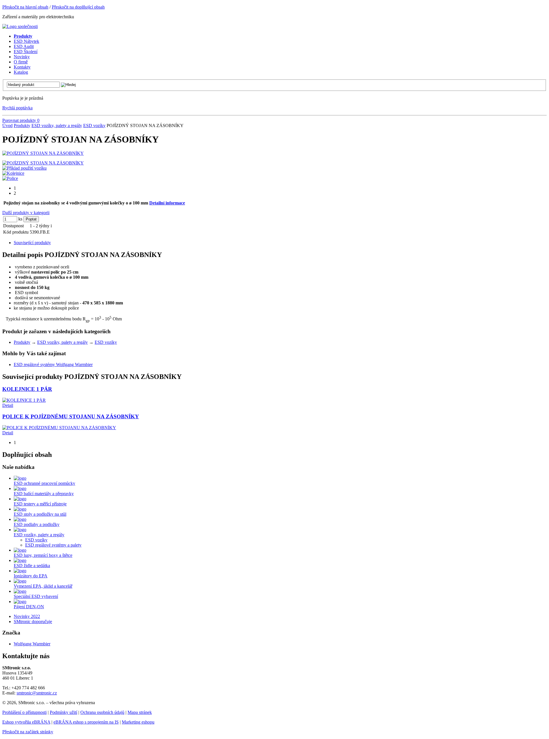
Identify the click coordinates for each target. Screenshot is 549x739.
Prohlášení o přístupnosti (24, 712)
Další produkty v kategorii (25, 212)
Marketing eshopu (138, 722)
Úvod (7, 125)
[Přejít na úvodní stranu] (20, 26)
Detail (7, 405)
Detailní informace (167, 202)
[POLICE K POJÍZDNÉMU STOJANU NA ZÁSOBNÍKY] (59, 427)
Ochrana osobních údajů (102, 712)
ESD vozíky (94, 125)
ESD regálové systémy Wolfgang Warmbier (53, 364)
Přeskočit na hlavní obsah (25, 7)
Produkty (22, 125)
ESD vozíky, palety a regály (56, 125)
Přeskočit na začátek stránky (27, 731)
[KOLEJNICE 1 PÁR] (24, 400)
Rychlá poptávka (17, 107)
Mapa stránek (140, 712)
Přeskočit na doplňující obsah (78, 7)
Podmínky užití (63, 712)
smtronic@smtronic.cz (37, 692)
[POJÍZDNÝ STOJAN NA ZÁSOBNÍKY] (43, 153)
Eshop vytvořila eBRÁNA (26, 722)
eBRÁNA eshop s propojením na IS (86, 722)
